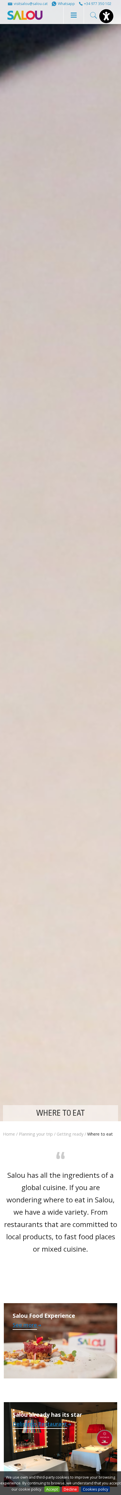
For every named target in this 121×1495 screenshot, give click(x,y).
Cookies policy (95, 1489)
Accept (52, 1489)
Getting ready (70, 1134)
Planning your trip (36, 1134)
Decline (70, 1489)
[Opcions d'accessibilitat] (106, 16)
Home (9, 1134)
